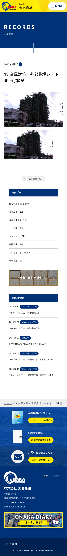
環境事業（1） (16, 261)
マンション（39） (17, 236)
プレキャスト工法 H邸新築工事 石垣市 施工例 (31, 375)
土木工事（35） (16, 228)
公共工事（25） (16, 212)
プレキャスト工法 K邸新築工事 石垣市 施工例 (31, 359)
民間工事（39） (16, 244)
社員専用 (12, 544)
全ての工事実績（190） (20, 203)
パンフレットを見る (40, 420)
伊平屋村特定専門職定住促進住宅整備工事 (27, 344)
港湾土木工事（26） (18, 220)
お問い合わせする (40, 460)
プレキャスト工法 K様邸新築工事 (24, 313)
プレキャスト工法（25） (21, 252)
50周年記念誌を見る (41, 440)
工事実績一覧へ (36, 179)
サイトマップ (52, 475)
